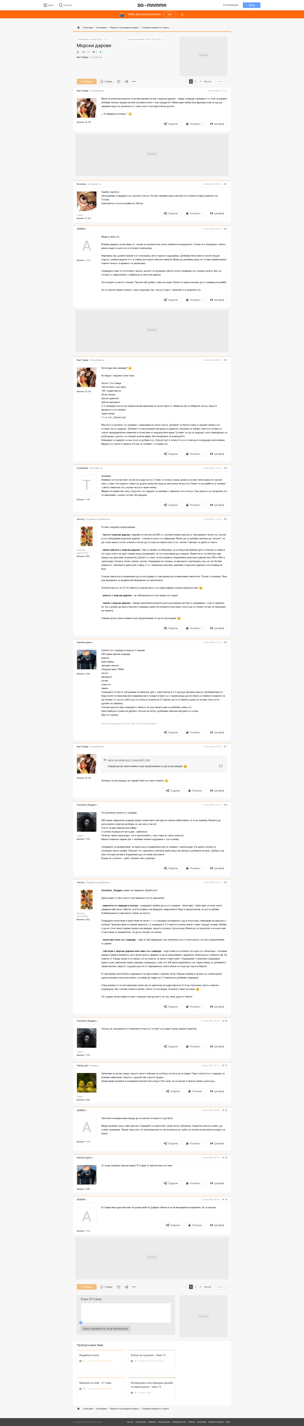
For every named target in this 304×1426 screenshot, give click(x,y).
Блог (228, 1422)
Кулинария (101, 1408)
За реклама (140, 1422)
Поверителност (179, 1422)
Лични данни (164, 1422)
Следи (108, 81)
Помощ (191, 1422)
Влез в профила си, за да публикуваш (105, 1328)
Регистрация (230, 4)
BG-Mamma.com (95, 1422)
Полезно (196, 123)
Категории (88, 1408)
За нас (130, 1422)
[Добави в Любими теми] (119, 81)
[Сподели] (126, 81)
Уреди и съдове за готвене (100, 1388)
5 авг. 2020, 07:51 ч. (154, 39)
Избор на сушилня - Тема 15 (148, 1355)
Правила (152, 1422)
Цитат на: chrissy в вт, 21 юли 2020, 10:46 (129, 760)
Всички (207, 81)
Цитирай (219, 123)
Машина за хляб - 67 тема (95, 1382)
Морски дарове (94, 45)
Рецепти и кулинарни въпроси (124, 1408)
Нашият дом (145, 1392)
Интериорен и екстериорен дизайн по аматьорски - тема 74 (152, 1384)
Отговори (86, 81)
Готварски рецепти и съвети (100, 1361)
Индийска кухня (89, 1355)
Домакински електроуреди (151, 1361)
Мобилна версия (216, 1422)
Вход (252, 5)
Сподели (173, 123)
